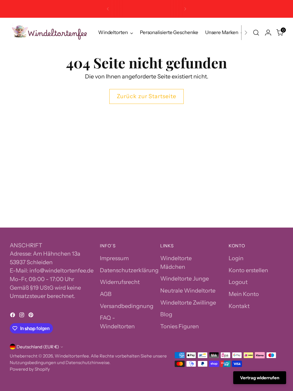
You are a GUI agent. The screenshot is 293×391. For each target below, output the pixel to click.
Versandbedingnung (126, 306)
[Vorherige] (108, 9)
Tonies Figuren (179, 326)
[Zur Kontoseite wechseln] (268, 32)
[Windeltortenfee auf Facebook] (13, 316)
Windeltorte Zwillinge (188, 302)
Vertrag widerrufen (259, 377)
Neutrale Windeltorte (187, 290)
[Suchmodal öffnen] (256, 32)
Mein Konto (244, 294)
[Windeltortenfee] (50, 32)
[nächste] (185, 9)
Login (236, 258)
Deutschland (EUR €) (38, 346)
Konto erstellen (248, 270)
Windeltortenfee (72, 356)
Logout (238, 282)
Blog (166, 314)
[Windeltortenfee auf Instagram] (22, 316)
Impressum (114, 258)
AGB (106, 294)
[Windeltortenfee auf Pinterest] (31, 316)
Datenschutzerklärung (129, 270)
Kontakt (239, 306)
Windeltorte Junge (184, 278)
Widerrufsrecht (120, 282)
